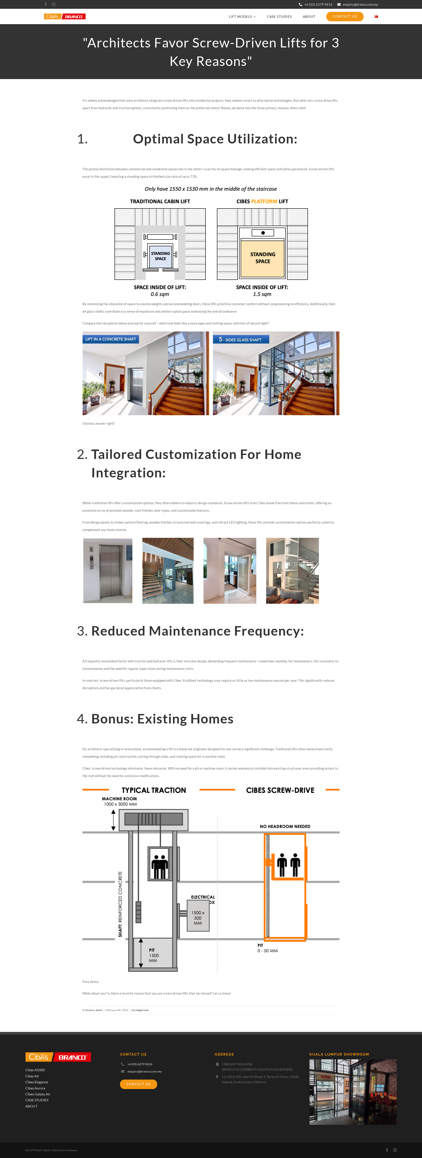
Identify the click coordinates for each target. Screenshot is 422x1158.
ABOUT (31, 1106)
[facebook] (45, 4)
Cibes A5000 (35, 1070)
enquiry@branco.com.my (360, 4)
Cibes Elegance (36, 1082)
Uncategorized (139, 1010)
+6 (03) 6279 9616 (318, 4)
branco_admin (94, 1010)
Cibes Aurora (35, 1088)
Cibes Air (32, 1076)
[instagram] (53, 4)
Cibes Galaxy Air (37, 1094)
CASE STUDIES (36, 1100)
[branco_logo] (65, 15)
